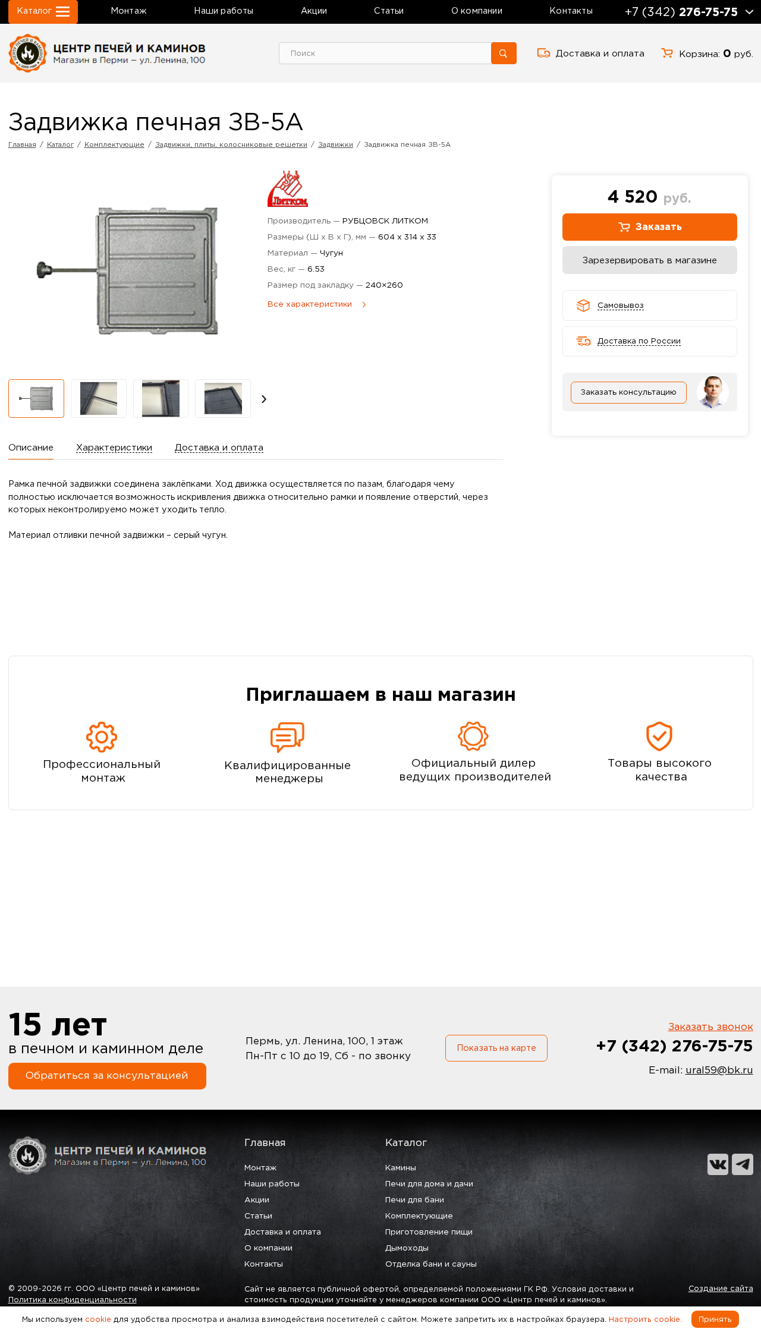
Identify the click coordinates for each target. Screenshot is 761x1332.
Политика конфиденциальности (72, 1299)
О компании (476, 10)
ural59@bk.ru (719, 1069)
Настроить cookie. (645, 1319)
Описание (31, 447)
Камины (400, 1167)
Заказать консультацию (628, 392)
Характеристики (114, 447)
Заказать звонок (710, 1026)
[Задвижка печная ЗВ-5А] (36, 398)
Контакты (571, 10)
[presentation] (264, 398)
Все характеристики (310, 304)
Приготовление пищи (429, 1231)
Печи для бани (414, 1199)
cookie (98, 1319)
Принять (715, 1319)
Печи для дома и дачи (429, 1183)
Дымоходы (407, 1247)
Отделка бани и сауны (431, 1263)
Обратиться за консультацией (107, 1075)
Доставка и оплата (600, 53)
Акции (314, 10)
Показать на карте (496, 1048)
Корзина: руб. (716, 53)
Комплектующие (419, 1215)
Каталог (406, 1142)
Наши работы (223, 10)
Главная (265, 1142)
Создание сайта (720, 1288)
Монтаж (129, 10)
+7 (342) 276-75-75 (674, 1045)
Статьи (389, 10)
